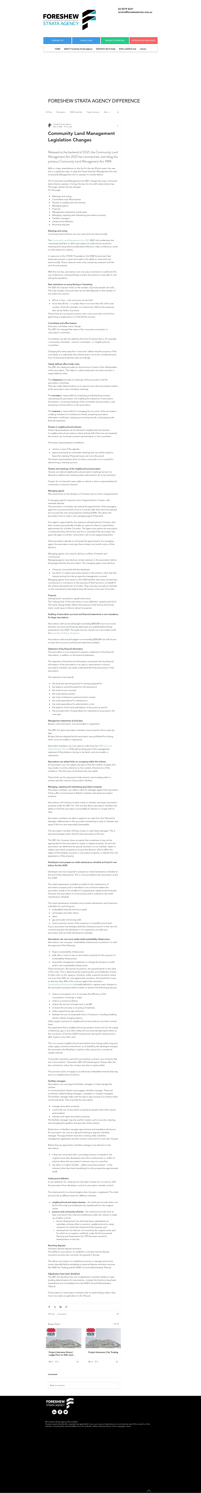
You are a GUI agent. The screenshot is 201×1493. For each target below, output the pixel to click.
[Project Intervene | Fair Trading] (103, 1338)
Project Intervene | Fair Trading (103, 1352)
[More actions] (117, 125)
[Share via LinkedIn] (60, 1307)
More (106, 112)
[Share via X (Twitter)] (55, 1307)
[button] (105, 49)
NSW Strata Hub (76, 112)
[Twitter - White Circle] (65, 1412)
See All (116, 1324)
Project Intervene (93, 112)
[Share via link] (66, 1307)
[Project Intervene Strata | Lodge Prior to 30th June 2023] (63, 1338)
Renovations (61, 112)
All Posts (49, 112)
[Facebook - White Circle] (60, 1412)
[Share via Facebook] (49, 1307)
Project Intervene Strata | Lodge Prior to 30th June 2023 (61, 1353)
